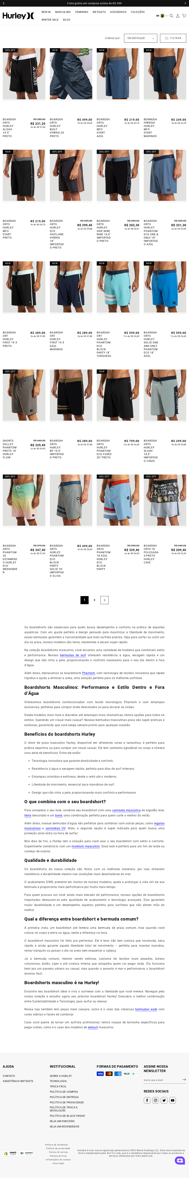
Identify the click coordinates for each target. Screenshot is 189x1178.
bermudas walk (146, 1009)
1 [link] (84, 600)
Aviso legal (58, 1163)
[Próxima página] (104, 600)
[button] (171, 16)
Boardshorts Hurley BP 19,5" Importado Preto (57, 449)
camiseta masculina (126, 810)
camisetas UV (55, 828)
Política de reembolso (56, 1145)
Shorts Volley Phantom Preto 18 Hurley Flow (10, 449)
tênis (27, 815)
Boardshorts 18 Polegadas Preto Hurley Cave (151, 554)
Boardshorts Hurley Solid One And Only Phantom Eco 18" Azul (151, 344)
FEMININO (81, 11)
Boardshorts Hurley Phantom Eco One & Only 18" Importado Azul (151, 232)
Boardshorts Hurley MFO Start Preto (9, 229)
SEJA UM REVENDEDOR (64, 1126)
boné (58, 815)
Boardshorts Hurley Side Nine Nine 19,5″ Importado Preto (104, 230)
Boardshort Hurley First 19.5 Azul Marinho (57, 341)
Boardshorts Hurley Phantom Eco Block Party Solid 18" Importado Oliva (57, 560)
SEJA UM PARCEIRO (62, 1121)
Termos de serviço (58, 1152)
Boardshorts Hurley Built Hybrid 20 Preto (57, 128)
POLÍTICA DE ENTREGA (64, 1097)
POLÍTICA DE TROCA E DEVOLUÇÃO (64, 1109)
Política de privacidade (58, 1148)
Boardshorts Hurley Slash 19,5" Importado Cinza (151, 450)
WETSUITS (99, 11)
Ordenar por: (112, 38)
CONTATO (9, 1075)
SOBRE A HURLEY (61, 1075)
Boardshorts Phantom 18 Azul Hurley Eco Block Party (104, 557)
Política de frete (58, 1156)
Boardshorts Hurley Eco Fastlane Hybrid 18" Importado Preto (57, 234)
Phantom (88, 673)
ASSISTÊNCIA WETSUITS (18, 1081)
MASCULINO (63, 11)
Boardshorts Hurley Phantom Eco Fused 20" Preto (104, 449)
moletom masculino (86, 846)
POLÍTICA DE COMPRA (64, 1091)
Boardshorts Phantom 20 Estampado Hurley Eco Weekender (10, 559)
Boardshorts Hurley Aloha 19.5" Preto (9, 128)
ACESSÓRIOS (118, 11)
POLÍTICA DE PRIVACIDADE (67, 1102)
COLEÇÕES (138, 11)
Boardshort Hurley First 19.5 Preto (10, 339)
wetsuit (93, 1027)
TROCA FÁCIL (58, 1086)
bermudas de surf (73, 655)
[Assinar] (182, 1079)
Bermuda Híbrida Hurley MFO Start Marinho (150, 128)
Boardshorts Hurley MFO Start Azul (103, 128)
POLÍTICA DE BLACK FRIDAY (67, 1115)
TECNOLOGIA (58, 1081)
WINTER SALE (50, 19)
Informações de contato (58, 1160)
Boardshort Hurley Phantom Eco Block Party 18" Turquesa (104, 344)
